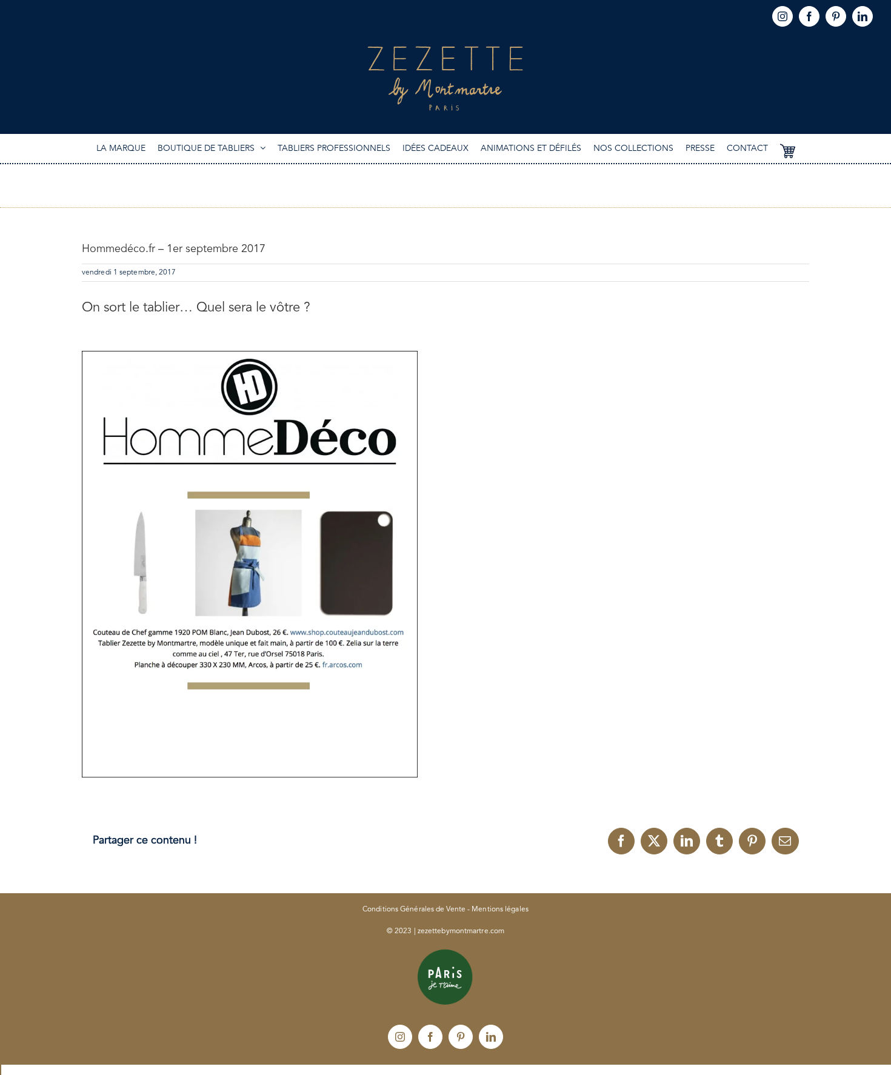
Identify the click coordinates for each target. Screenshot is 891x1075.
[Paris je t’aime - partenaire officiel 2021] (445, 953)
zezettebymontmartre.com (461, 931)
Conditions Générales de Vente (414, 909)
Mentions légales (500, 909)
